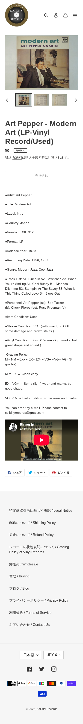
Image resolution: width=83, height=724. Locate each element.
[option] (24, 100)
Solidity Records (47, 709)
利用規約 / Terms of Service (30, 613)
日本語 (28, 655)
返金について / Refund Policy (31, 535)
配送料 (17, 157)
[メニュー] (75, 15)
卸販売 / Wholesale (23, 564)
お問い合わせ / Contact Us (29, 624)
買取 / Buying (19, 576)
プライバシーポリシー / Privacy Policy (38, 600)
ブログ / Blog (19, 588)
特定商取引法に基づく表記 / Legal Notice (40, 510)
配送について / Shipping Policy (32, 523)
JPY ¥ (52, 655)
